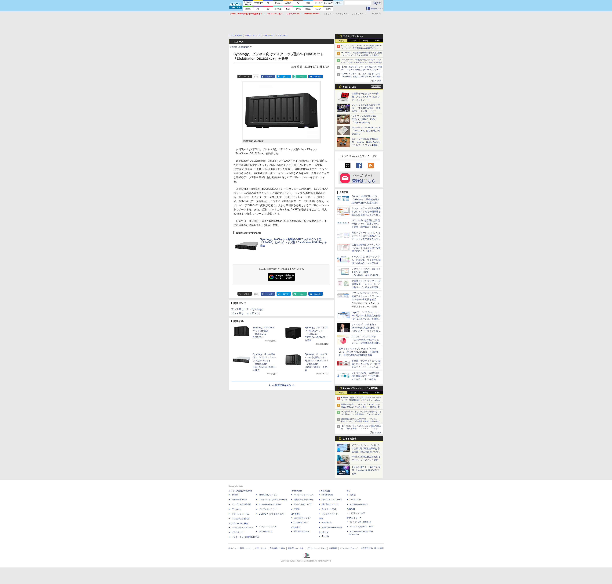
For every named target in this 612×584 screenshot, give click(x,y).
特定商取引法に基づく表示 (372, 548)
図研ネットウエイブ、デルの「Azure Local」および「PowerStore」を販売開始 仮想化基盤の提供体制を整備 (358, 351)
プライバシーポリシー (316, 548)
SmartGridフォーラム (268, 495)
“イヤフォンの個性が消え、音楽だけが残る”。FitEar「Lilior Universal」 (365, 119)
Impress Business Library (270, 504)
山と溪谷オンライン (302, 518)
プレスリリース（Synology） (248, 309)
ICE (348, 491)
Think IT (235, 495)
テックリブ (323, 532)
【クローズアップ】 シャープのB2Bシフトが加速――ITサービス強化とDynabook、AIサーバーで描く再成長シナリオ (361, 69)
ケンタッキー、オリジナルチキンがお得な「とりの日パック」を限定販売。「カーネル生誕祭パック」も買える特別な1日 (361, 414)
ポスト (246, 77)
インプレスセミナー (267, 509)
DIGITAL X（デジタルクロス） (272, 514)
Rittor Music (296, 491)
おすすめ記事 (350, 438)
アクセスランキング (353, 36)
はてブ (285, 77)
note (301, 77)
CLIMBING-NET (301, 523)
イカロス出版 (324, 491)
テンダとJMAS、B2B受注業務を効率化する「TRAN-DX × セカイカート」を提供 (365, 376)
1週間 (365, 40)
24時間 (353, 40)
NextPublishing (265, 531)
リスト (256, 77)
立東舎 (297, 509)
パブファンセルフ (357, 513)
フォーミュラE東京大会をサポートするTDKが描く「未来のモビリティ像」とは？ (366, 108)
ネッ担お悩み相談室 (240, 519)
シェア (270, 77)
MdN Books (327, 523)
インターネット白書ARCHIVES (245, 537)
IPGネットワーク (354, 518)
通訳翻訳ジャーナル (330, 504)
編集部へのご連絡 (295, 548)
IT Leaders (236, 509)
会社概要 (333, 548)
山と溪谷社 (295, 514)
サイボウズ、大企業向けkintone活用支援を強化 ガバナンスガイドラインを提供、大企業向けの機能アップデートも (362, 55)
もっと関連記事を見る (280, 385)
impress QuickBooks (359, 504)
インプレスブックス (267, 527)
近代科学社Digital (301, 531)
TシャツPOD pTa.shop (360, 522)
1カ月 (377, 40)
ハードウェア (341, 14)
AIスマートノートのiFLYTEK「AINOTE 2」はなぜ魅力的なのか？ (366, 130)
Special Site (349, 87)
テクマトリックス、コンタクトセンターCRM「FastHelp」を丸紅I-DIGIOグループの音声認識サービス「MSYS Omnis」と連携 (361, 76)
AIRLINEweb (327, 495)
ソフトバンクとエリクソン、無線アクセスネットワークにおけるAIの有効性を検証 (366, 296)
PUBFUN (351, 509)
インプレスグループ (348, 548)
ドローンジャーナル (240, 514)
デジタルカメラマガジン (242, 527)
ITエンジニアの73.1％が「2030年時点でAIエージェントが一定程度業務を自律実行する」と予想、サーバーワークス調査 (361, 48)
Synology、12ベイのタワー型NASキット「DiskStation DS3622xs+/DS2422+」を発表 (317, 334)
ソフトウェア (357, 14)
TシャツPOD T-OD (302, 504)
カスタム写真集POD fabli (361, 527)
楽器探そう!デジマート (304, 499)
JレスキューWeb (329, 509)
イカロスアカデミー (330, 514)
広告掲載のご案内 (277, 548)
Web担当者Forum (239, 499)
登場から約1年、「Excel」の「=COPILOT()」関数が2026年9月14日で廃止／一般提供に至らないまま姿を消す (361, 407)
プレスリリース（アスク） (246, 313)
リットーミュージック (303, 495)
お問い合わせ (260, 548)
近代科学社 (295, 527)
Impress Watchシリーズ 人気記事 (360, 388)
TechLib (325, 536)
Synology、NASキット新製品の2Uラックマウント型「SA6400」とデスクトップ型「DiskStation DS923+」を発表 (293, 242)
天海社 (353, 495)
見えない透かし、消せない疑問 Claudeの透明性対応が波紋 (366, 470)
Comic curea (355, 499)
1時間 (341, 40)
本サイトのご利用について (239, 548)
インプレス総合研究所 (241, 504)
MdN (321, 519)
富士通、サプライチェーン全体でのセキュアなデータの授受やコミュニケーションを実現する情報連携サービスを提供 (366, 367)
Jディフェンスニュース (332, 499)
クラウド (327, 14)
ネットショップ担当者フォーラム (273, 499)
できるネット (237, 532)
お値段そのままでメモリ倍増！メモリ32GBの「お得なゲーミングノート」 (366, 96)
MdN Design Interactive (332, 527)
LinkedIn (317, 77)
